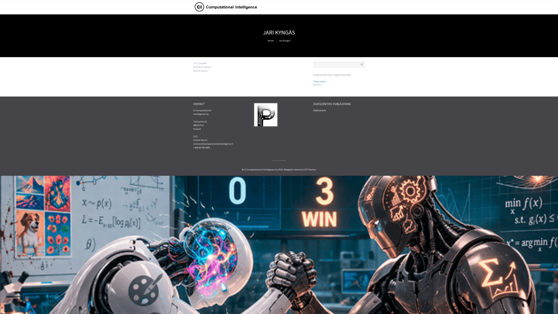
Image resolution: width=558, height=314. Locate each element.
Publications (319, 81)
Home (271, 40)
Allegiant (288, 169)
